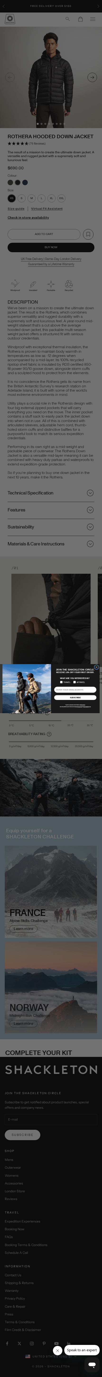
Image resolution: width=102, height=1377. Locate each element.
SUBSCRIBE (75, 697)
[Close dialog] (96, 667)
